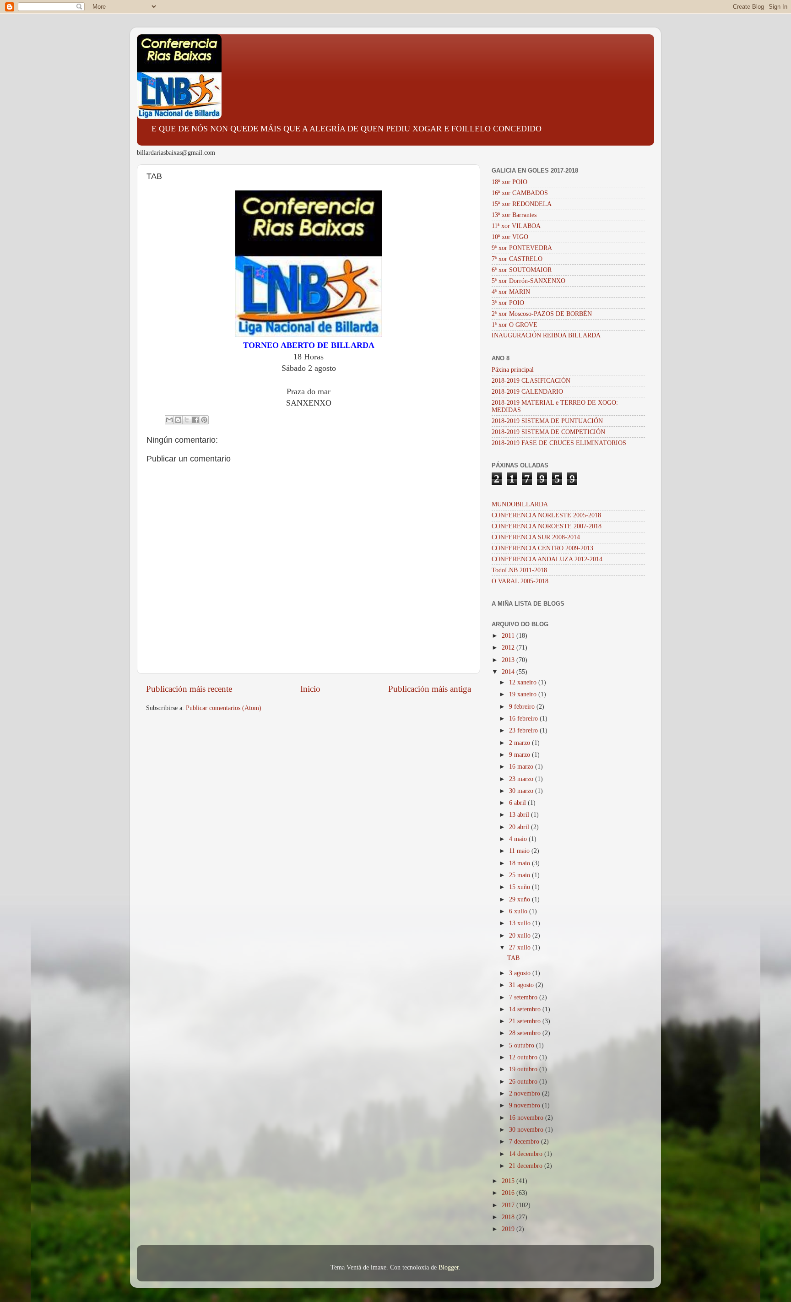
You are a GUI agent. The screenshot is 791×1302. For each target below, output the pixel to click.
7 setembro (524, 997)
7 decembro (525, 1141)
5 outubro (522, 1045)
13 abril (520, 814)
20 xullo (520, 935)
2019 (509, 1229)
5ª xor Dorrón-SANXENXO (528, 280)
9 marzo (520, 754)
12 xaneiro (523, 682)
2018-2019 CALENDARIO (527, 391)
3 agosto (520, 973)
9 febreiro (522, 706)
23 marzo (522, 779)
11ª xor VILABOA (516, 225)
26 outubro (524, 1081)
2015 (509, 1180)
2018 (509, 1217)
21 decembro (526, 1165)
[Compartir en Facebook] (195, 419)
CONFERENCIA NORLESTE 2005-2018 (546, 515)
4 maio (519, 838)
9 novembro (525, 1105)
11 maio (520, 850)
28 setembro (525, 1033)
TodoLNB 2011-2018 (519, 570)
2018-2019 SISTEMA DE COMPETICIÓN (548, 432)
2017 (509, 1205)
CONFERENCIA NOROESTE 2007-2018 (546, 526)
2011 (509, 635)
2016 (509, 1192)
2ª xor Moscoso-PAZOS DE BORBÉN (542, 313)
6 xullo (519, 911)
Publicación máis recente (189, 689)
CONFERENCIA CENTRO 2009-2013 (542, 548)
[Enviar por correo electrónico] (169, 419)
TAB (513, 958)
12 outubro (524, 1057)
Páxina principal (513, 369)
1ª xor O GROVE (514, 324)
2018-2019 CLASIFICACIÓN (531, 380)
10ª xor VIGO (510, 236)
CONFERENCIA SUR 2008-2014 (536, 537)
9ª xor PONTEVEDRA (522, 247)
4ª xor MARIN (511, 291)
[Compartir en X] (186, 419)
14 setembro (525, 1009)
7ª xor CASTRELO (517, 258)
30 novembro (527, 1129)
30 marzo (522, 790)
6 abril (518, 802)
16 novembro (527, 1117)
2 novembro (525, 1093)
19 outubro (524, 1069)
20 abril (520, 827)
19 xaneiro (523, 694)
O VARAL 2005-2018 (520, 581)
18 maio (520, 863)
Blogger (449, 1267)
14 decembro (526, 1153)
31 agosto (522, 985)
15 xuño (520, 887)
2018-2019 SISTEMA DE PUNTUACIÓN (547, 421)
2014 (509, 671)
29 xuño (520, 899)
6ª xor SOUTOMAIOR (522, 269)
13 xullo (520, 923)
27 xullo (520, 947)
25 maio (520, 875)
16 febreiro (524, 718)
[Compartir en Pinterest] (204, 419)
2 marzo (520, 742)
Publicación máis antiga (429, 689)
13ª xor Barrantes (514, 215)
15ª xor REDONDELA (522, 204)
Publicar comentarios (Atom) (223, 708)
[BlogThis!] (178, 419)
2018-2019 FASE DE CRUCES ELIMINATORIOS (559, 442)
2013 (509, 659)
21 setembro (525, 1021)
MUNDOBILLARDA (520, 504)
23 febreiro (524, 730)
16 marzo (522, 766)
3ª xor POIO (508, 302)
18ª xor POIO (509, 182)
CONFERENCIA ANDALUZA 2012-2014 (547, 559)
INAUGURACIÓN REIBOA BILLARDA (546, 335)
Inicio (310, 689)
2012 (509, 647)
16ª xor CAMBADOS (520, 193)
